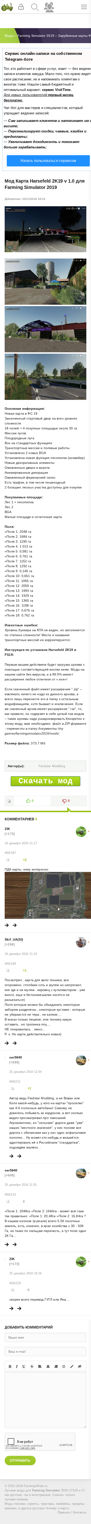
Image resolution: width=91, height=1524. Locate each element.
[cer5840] (81, 1057)
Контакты (79, 1512)
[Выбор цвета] (72, 1366)
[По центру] (48, 1366)
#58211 (15, 1081)
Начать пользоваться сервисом (48, 161)
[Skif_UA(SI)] (81, 939)
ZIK (7, 829)
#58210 (10, 1194)
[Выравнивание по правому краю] (56, 1366)
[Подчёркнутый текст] (24, 1366)
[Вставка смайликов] (64, 1366)
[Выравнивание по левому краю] (40, 1366)
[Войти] (21, 7)
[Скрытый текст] (80, 1366)
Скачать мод (45, 781)
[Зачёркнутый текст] (32, 1366)
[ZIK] (81, 829)
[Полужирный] (10, 1366)
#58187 (10, 853)
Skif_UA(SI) (14, 939)
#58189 (10, 963)
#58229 (15, 1283)
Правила (64, 1512)
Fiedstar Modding (51, 766)
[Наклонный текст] (17, 1366)
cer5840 (15, 1057)
